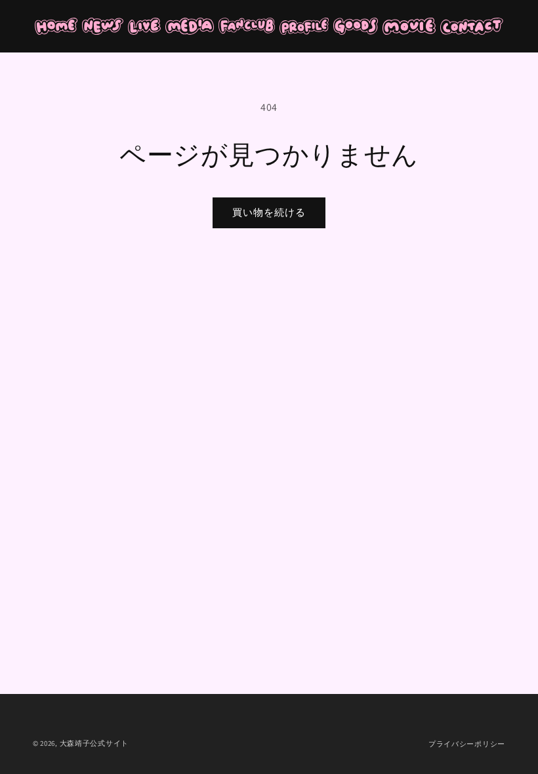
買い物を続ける (269, 212)
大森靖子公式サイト (94, 743)
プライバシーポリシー (466, 743)
